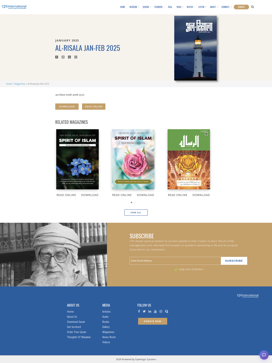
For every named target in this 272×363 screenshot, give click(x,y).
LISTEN (201, 7)
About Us (72, 316)
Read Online (94, 106)
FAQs (170, 7)
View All (136, 212)
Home (9, 83)
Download (67, 106)
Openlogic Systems (145, 359)
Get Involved (74, 326)
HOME (122, 7)
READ (179, 7)
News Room (109, 337)
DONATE (241, 7)
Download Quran (76, 321)
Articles (107, 311)
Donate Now (152, 321)
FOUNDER (158, 7)
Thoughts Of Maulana (79, 337)
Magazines (19, 83)
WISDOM (133, 7)
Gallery (106, 326)
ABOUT (213, 7)
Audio (106, 316)
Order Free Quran (77, 332)
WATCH (190, 7)
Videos (106, 342)
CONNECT (225, 7)
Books (106, 321)
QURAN (146, 7)
